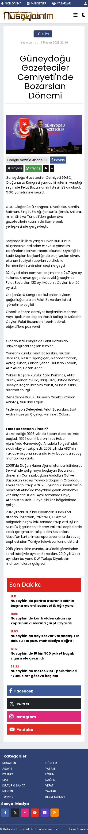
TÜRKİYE (43, 34)
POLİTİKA (8, 774)
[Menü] (75, 15)
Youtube (24, 729)
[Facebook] (5, 812)
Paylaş (59, 160)
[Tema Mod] (83, 15)
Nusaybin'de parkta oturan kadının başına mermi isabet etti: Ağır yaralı (43, 603)
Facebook (23, 691)
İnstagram (25, 716)
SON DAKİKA (12, 3)
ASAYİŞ (7, 769)
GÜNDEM (51, 763)
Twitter (22, 704)
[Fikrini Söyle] (45, 812)
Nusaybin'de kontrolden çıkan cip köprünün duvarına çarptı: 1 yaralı (41, 621)
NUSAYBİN (9, 763)
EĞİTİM (49, 774)
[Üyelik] (85, 3)
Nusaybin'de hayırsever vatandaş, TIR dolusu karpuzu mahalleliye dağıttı (45, 638)
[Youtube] (35, 812)
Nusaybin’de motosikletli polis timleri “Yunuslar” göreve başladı (44, 673)
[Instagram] (25, 812)
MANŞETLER (38, 3)
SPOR (6, 780)
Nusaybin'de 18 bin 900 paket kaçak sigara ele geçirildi (42, 656)
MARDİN (7, 791)
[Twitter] (15, 812)
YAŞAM (50, 769)
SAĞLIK (50, 780)
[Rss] (54, 812)
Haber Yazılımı (78, 829)
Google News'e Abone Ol (27, 160)
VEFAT (49, 785)
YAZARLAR (63, 3)
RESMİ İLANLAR (55, 797)
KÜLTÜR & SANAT (13, 785)
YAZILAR (50, 791)
